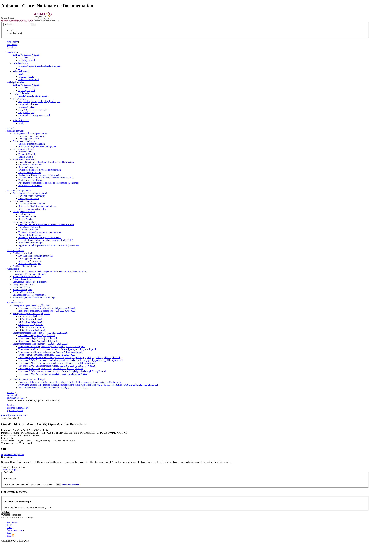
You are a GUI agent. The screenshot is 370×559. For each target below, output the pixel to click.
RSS (9, 536)
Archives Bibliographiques (25, 266)
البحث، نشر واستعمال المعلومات (34, 115)
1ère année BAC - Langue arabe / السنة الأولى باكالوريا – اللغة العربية (50, 368)
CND (9, 527)
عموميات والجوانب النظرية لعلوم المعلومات (39, 66)
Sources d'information (28, 167)
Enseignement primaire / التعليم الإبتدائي (31, 313)
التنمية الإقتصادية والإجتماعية (26, 55)
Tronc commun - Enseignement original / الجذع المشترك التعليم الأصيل (51, 346)
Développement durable (24, 149)
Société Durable (25, 157)
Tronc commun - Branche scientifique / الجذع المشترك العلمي (47, 355)
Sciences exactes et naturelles (31, 144)
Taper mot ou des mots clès (15, 484)
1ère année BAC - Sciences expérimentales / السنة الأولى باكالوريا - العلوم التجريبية (57, 363)
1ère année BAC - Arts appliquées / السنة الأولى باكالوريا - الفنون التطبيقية (53, 374)
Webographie (13, 268)
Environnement (25, 151)
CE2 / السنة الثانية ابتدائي (30, 319)
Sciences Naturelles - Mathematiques (29, 295)
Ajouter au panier (15, 410)
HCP (9, 525)
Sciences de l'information (24, 159)
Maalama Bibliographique (19, 190)
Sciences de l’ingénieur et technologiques (37, 146)
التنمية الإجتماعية (26, 60)
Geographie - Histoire (23, 284)
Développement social (28, 138)
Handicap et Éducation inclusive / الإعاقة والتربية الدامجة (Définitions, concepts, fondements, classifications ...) (69, 382)
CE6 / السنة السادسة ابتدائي (31, 330)
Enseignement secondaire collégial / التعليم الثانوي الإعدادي (40, 333)
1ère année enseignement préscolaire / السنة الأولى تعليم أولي (46, 308)
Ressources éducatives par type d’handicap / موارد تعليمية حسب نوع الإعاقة (53, 387)
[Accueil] (17, 21)
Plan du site (12, 44)
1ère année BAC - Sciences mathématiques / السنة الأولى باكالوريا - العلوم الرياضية (56, 366)
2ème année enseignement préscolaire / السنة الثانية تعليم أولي (47, 311)
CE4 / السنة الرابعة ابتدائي (30, 324)
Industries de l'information (30, 185)
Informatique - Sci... (16, 397)
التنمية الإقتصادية (26, 57)
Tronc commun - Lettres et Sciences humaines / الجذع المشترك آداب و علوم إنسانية (57, 349)
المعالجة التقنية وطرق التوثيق (32, 109)
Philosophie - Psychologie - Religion (29, 274)
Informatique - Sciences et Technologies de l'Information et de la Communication (49, 271)
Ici (14, 30)
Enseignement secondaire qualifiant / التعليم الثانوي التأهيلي (40, 344)
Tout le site (18, 33)
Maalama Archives (15, 250)
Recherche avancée (70, 484)
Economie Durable (27, 154)
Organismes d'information (30, 164)
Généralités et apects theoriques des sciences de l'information (46, 162)
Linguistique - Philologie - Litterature (30, 282)
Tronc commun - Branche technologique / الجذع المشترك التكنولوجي (50, 352)
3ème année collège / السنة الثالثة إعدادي (37, 341)
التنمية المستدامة (21, 71)
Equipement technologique (30, 180)
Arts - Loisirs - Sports (22, 279)
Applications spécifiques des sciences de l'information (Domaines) (48, 183)
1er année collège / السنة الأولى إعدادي (36, 335)
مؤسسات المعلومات (28, 104)
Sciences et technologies (24, 141)
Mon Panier (12, 42)
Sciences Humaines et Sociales (27, 276)
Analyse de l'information (29, 172)
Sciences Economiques (23, 292)
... (19, 68)
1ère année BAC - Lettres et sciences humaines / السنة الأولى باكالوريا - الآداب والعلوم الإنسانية (62, 371)
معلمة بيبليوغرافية (15, 82)
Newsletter (12, 47)
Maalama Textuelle (15, 131)
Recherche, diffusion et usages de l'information (39, 175)
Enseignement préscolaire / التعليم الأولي (31, 305)
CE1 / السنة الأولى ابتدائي (30, 316)
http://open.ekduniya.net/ (12, 454)
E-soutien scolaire (15, 302)
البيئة (20, 74)
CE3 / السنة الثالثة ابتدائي (30, 322)
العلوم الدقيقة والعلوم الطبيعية (33, 96)
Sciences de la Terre (22, 287)
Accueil (10, 128)
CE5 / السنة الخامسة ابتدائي (31, 327)
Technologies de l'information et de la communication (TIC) (45, 177)
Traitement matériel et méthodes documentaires (39, 170)
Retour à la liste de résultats (13, 415)
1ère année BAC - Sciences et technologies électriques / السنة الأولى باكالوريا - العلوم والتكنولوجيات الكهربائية (69, 357)
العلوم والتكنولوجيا (21, 93)
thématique (8, 507)
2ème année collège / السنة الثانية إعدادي (37, 338)
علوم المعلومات (20, 63)
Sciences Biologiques (22, 289)
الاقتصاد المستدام (26, 76)
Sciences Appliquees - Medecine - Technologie (34, 297)
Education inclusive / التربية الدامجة (29, 379)
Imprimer (11, 405)
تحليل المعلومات (26, 112)
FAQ (9, 533)
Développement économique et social (30, 133)
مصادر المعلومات (26, 107)
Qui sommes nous (15, 530)
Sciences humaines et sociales (32, 209)
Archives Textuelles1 (22, 253)
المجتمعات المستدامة (28, 79)
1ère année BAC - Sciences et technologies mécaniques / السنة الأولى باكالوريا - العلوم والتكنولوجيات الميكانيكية (70, 360)
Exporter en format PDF (18, 408)
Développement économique (31, 136)
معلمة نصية (12, 52)
